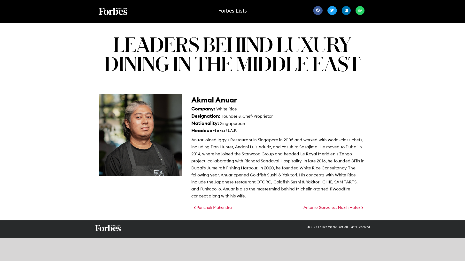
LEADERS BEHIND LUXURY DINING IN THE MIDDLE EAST (233, 54)
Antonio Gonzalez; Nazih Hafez (332, 208)
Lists (232, 10)
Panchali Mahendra (214, 208)
